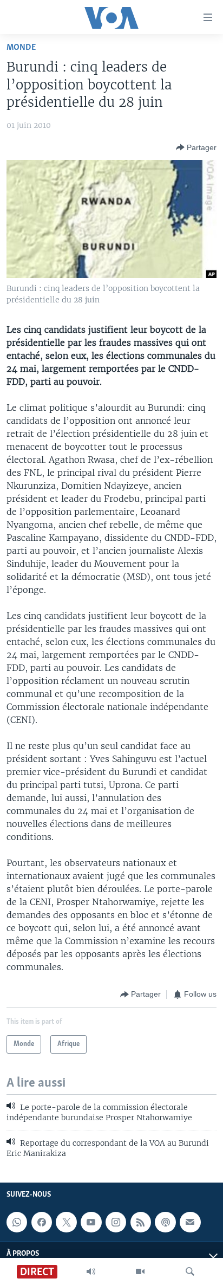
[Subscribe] (190, 1222)
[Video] (140, 1271)
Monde (21, 47)
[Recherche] (190, 1271)
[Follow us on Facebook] (41, 1222)
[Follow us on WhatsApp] (16, 1222)
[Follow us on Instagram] (116, 1222)
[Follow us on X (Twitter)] (66, 1222)
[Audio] (91, 1271)
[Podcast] (165, 1222)
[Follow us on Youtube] (91, 1222)
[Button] (196, 147)
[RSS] (140, 1222)
